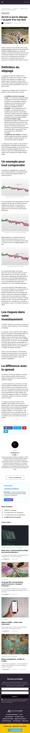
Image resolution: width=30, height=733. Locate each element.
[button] (2, 2)
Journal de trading (6, 720)
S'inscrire (14, 696)
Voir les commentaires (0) (15, 477)
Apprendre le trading (8, 718)
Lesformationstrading (5, 8)
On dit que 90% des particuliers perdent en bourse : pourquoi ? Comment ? (12, 584)
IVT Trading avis (17, 720)
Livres (20, 714)
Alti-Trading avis (9, 716)
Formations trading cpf (12, 714)
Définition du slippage (10, 510)
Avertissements (15, 8)
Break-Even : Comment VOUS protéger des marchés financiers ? (14, 551)
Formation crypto (19, 716)
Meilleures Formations (20, 718)
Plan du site (25, 720)
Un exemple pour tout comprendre (13, 512)
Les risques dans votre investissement (14, 515)
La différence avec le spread (12, 517)
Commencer (9, 499)
